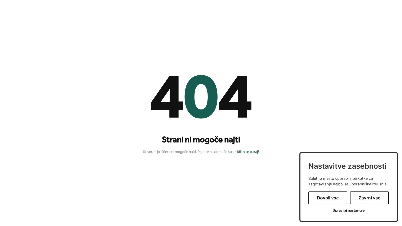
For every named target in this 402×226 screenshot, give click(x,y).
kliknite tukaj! (248, 152)
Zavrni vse (369, 197)
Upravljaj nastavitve (349, 210)
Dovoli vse (328, 197)
